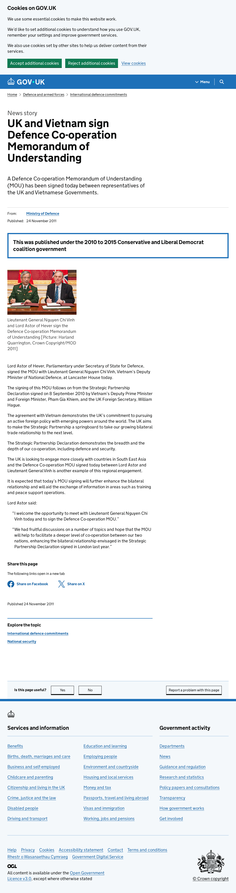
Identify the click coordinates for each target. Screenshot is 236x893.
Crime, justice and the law (31, 797)
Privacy (28, 849)
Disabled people (22, 808)
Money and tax (97, 787)
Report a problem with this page (194, 690)
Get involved (171, 818)
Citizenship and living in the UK (36, 787)
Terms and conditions (147, 849)
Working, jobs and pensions (109, 818)
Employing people (100, 756)
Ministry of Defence (42, 213)
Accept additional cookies (34, 63)
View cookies (133, 63)
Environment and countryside (111, 766)
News (165, 756)
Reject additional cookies (91, 63)
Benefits (15, 746)
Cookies (46, 849)
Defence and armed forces (43, 94)
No (95, 690)
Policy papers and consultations (189, 787)
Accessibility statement (81, 849)
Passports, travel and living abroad (116, 797)
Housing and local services (108, 777)
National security (21, 641)
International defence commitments (98, 94)
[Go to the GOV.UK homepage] (26, 82)
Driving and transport (27, 818)
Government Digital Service (97, 856)
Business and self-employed (33, 766)
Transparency (172, 797)
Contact (115, 849)
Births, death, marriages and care (38, 756)
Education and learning (105, 746)
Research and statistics (181, 777)
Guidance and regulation (182, 766)
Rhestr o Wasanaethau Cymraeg (37, 856)
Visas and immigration (103, 808)
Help (12, 849)
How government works (181, 808)
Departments (172, 746)
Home (12, 94)
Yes (67, 690)
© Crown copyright (211, 878)
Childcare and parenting (30, 777)
